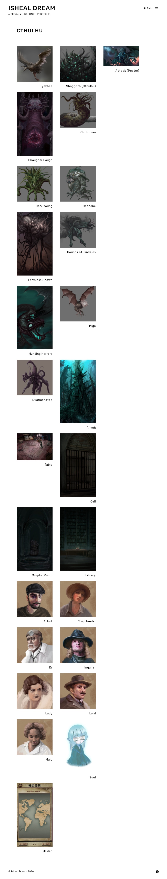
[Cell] (78, 465)
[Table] (35, 446)
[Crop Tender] (78, 599)
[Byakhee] (35, 64)
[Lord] (78, 691)
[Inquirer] (78, 645)
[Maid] (35, 737)
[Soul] (78, 746)
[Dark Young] (35, 184)
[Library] (78, 539)
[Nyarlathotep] (35, 378)
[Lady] (35, 691)
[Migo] (78, 304)
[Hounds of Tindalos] (78, 230)
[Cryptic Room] (35, 539)
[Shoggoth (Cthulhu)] (78, 64)
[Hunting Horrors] (35, 317)
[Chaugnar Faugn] (35, 124)
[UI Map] (35, 815)
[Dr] (35, 645)
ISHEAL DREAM (31, 8)
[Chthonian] (78, 110)
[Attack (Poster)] (121, 56)
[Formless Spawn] (35, 244)
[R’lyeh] (78, 391)
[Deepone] (78, 184)
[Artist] (35, 599)
